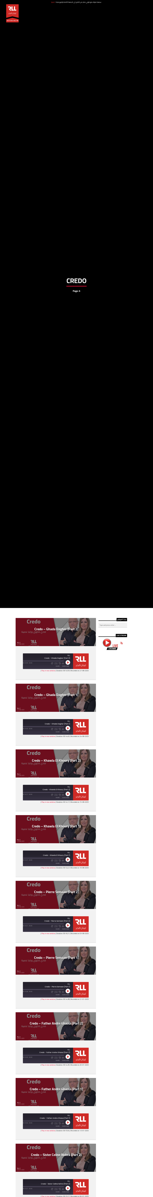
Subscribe (65, 702)
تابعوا (53, 2)
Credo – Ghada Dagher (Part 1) (56, 731)
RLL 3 (18, 679)
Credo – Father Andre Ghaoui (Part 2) (56, 1059)
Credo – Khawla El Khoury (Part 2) (56, 796)
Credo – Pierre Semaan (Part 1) (56, 994)
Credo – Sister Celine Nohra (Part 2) (56, 1191)
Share (58, 702)
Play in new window (48, 706)
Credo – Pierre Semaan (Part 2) (56, 928)
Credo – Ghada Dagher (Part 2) (56, 665)
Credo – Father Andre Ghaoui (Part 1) (56, 1125)
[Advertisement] (112, 722)
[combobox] (112, 661)
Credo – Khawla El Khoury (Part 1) (56, 862)
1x (56, 699)
